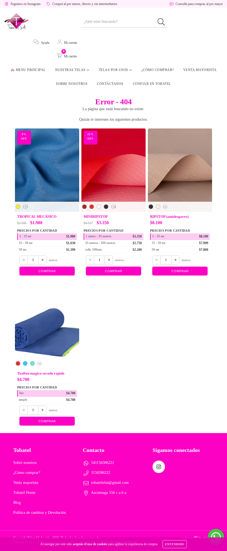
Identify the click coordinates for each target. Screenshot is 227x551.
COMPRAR (47, 271)
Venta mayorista (200, 70)
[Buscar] (161, 22)
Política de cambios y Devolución (39, 512)
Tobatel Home (24, 493)
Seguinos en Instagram (25, 4)
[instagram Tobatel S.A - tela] (159, 467)
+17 (25, 206)
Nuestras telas (71, 70)
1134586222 (100, 473)
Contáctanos (110, 84)
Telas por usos (114, 70)
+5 (164, 206)
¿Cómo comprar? (157, 70)
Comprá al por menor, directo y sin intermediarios (84, 4)
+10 (113, 206)
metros (53, 260)
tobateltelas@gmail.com (110, 483)
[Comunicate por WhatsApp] (216, 537)
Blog (17, 503)
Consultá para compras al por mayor (199, 4)
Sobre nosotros (71, 84)
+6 (39, 363)
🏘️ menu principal (28, 70)
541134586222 (102, 463)
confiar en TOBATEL (152, 84)
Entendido (174, 544)
